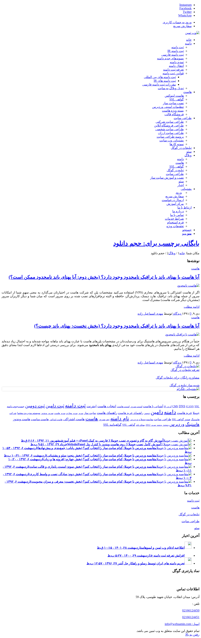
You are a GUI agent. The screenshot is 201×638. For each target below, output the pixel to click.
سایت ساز (90, 413)
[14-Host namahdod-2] (182, 334)
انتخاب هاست (106, 406)
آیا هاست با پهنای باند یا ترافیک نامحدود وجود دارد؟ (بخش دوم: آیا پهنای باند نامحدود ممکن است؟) (104, 277)
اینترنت (92, 406)
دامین (157, 412)
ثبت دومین (35, 405)
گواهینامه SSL (112, 424)
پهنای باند (140, 425)
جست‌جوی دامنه (15, 406)
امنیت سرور (136, 406)
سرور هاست (59, 413)
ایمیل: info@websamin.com (182, 624)
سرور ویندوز (47, 413)
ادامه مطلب (191, 306)
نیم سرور (104, 419)
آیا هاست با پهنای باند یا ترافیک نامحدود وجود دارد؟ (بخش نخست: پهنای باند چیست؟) (116, 325)
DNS (182, 406)
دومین (147, 413)
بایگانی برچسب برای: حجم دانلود (156, 243)
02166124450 (190, 610)
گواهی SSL (128, 424)
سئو (196, 528)
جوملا (196, 413)
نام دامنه (119, 418)
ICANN (190, 406)
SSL (197, 406)
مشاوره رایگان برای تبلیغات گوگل (177, 377)
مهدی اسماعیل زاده (150, 313)
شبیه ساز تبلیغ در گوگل (184, 385)
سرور (80, 413)
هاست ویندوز (21, 419)
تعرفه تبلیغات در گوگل (184, 370)
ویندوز (166, 425)
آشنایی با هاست (153, 406)
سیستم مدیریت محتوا (28, 413)
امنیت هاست (123, 406)
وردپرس (177, 424)
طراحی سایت (162, 419)
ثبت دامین (55, 405)
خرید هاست (184, 413)
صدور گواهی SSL (181, 419)
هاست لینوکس (55, 419)
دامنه (170, 412)
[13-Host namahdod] (188, 285)
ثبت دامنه (75, 405)
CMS (175, 406)
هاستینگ (192, 424)
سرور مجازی (72, 413)
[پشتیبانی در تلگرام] (188, 389)
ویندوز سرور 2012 (154, 425)
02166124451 (190, 617)
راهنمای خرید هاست (130, 413)
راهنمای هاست (107, 413)
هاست (195, 268)
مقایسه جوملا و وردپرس (141, 419)
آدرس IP (168, 407)
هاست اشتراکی (74, 419)
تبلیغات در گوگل (189, 514)
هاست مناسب (40, 419)
